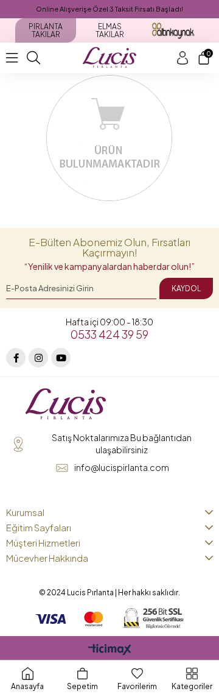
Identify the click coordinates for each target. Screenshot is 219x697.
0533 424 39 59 (109, 334)
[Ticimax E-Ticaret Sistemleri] (109, 650)
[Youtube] (61, 357)
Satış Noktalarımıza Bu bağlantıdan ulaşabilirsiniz (122, 443)
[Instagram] (38, 357)
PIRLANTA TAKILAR (46, 30)
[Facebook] (16, 357)
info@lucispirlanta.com (121, 467)
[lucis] (65, 404)
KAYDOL (186, 288)
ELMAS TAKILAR (110, 30)
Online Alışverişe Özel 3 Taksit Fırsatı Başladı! (109, 9)
